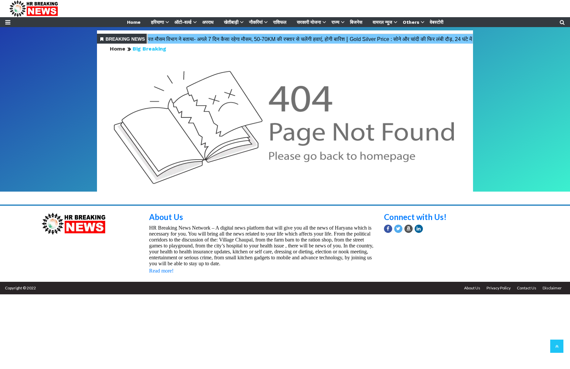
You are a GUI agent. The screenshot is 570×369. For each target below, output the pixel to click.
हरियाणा (157, 22)
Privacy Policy (499, 287)
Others (411, 22)
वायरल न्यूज (382, 22)
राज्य (335, 22)
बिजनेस (356, 22)
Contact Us (526, 287)
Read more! (161, 271)
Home (134, 22)
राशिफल (279, 22)
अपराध (207, 22)
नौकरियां (256, 22)
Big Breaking (149, 49)
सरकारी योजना (309, 22)
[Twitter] (398, 229)
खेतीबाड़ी (231, 22)
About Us (166, 217)
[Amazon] (408, 229)
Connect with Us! (415, 217)
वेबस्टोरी (436, 22)
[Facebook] (388, 229)
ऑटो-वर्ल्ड (183, 22)
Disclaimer (552, 287)
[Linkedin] (419, 229)
